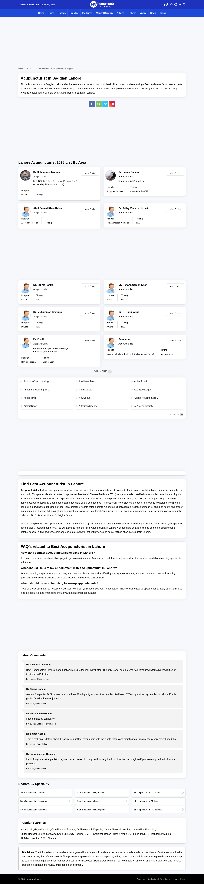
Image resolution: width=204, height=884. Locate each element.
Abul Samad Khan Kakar (47, 208)
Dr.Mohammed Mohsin (46, 172)
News (153, 13)
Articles (120, 13)
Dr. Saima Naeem (128, 172)
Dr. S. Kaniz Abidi (128, 312)
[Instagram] (175, 4)
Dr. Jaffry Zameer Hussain (133, 208)
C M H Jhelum (48, 838)
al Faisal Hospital (30, 838)
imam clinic (27, 829)
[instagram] (112, 104)
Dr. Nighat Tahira (43, 284)
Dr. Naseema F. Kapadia (89, 829)
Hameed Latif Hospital (143, 829)
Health (51, 13)
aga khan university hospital (67, 834)
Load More (99, 371)
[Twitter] (105, 104)
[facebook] (171, 4)
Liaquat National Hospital (116, 829)
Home (41, 13)
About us (141, 879)
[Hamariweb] (102, 4)
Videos (143, 13)
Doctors (62, 13)
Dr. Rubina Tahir (136, 834)
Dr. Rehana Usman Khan (132, 284)
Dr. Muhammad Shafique (47, 312)
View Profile (90, 173)
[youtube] (179, 4)
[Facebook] (92, 104)
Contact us (152, 879)
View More (174, 414)
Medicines (87, 13)
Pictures (132, 13)
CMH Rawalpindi (94, 834)
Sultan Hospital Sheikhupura (36, 834)
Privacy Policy (179, 879)
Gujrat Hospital (42, 829)
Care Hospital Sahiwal (63, 829)
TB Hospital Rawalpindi (158, 834)
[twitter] (183, 4)
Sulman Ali (124, 339)
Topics (163, 13)
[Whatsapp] (99, 104)
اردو (166, 4)
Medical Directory (104, 13)
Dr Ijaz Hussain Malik (115, 834)
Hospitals (74, 13)
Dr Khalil (38, 339)
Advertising (165, 879)
